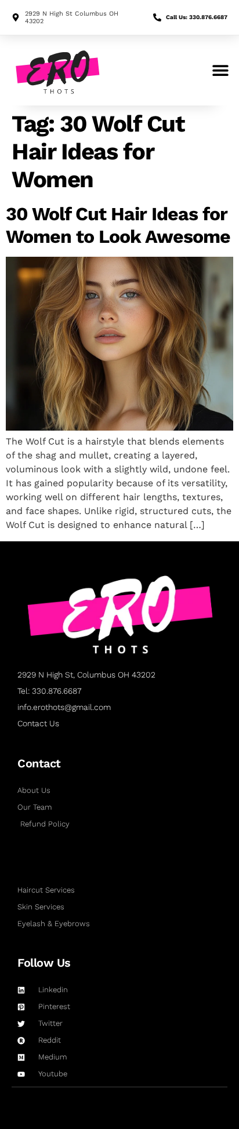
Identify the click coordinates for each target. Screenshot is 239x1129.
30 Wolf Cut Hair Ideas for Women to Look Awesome (118, 225)
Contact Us (38, 723)
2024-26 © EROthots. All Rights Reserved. (119, 1098)
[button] (220, 70)
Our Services (51, 863)
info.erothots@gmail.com (64, 707)
